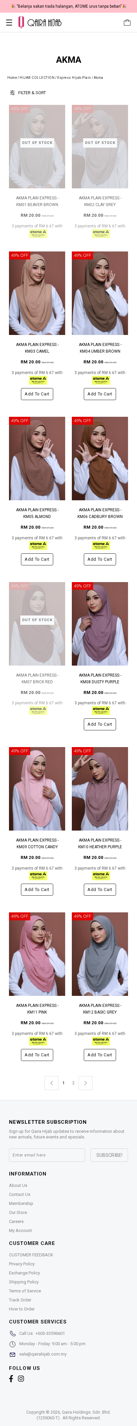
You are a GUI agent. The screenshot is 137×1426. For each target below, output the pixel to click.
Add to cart (37, 393)
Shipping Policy (24, 1281)
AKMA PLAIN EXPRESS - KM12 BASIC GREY (100, 1009)
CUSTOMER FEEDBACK (31, 1254)
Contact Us (19, 1194)
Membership (21, 1203)
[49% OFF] (37, 293)
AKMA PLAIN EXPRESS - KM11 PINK (37, 1009)
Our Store (18, 1212)
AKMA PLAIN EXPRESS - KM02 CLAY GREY (100, 201)
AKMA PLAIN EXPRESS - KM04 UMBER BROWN (100, 348)
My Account (20, 1230)
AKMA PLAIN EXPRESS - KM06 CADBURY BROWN (100, 513)
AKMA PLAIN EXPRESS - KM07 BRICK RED (37, 678)
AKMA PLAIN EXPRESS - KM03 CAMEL (37, 348)
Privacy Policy (22, 1263)
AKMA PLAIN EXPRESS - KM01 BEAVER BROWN (37, 201)
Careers (16, 1221)
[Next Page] (85, 1083)
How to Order (22, 1308)
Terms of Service (25, 1290)
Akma (98, 77)
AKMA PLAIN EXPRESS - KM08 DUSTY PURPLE (100, 678)
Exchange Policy (24, 1272)
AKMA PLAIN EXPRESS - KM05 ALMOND (37, 513)
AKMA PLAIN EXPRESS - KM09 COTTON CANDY (37, 843)
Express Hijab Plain (74, 77)
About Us (18, 1185)
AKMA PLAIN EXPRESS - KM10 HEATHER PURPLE (100, 843)
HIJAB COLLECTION (37, 77)
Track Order (20, 1299)
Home (12, 77)
